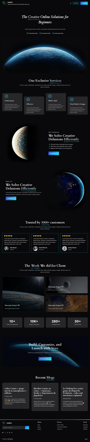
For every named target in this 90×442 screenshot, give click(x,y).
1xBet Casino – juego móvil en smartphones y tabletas (15, 390)
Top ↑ (86, 439)
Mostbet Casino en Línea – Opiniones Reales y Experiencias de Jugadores (45, 392)
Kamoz (10, 2)
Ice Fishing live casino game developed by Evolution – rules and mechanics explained (73, 392)
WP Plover (10, 439)
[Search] (27, 427)
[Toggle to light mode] (71, 3)
